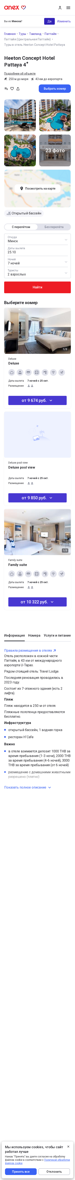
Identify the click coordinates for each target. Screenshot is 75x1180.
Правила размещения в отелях (28, 650)
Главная (10, 34)
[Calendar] (37, 250)
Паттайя (50, 34)
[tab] (14, 637)
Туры (22, 34)
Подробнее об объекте (20, 73)
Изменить (64, 21)
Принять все (21, 1171)
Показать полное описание (25, 787)
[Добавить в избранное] (12, 89)
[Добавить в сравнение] (6, 89)
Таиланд (35, 34)
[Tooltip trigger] (18, 89)
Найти (37, 287)
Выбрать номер (55, 88)
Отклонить (54, 1171)
